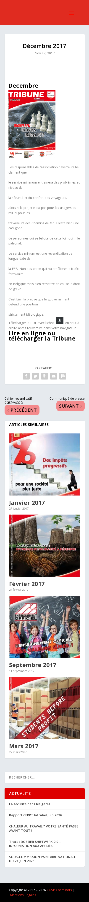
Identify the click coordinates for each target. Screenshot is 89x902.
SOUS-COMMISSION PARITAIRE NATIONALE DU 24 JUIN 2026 (42, 859)
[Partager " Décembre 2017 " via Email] (53, 376)
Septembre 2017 (32, 665)
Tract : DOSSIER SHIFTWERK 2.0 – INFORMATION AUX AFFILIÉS (35, 843)
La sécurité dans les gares (29, 804)
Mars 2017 (24, 746)
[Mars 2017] (44, 708)
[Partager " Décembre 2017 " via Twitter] (35, 376)
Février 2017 (27, 584)
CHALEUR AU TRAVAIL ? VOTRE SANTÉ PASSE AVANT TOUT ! (43, 828)
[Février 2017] (44, 546)
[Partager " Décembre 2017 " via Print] (62, 376)
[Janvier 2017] (44, 464)
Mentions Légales (23, 895)
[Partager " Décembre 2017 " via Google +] (44, 376)
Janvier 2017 (27, 502)
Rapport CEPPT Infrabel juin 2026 (35, 815)
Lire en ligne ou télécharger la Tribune (42, 335)
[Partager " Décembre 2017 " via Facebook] (26, 376)
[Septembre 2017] (44, 627)
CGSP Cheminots (59, 890)
